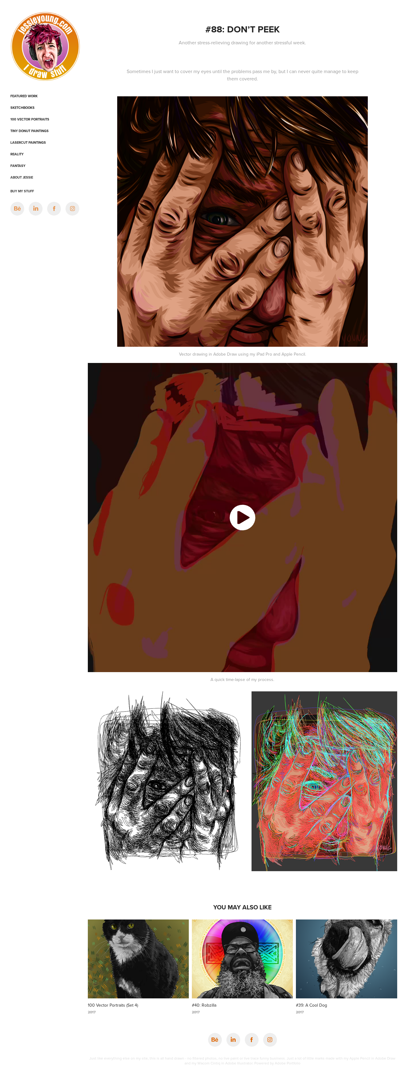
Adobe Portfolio (287, 1063)
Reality (17, 154)
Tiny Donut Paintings (29, 130)
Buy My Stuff (22, 191)
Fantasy (17, 165)
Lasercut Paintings (28, 142)
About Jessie (21, 177)
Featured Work (24, 96)
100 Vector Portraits (29, 119)
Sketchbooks (22, 107)
